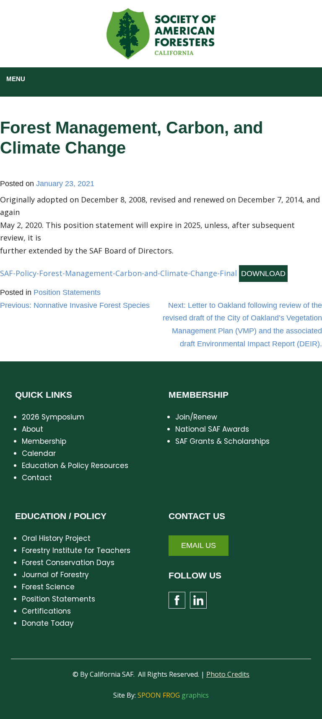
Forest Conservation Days (68, 563)
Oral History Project (56, 538)
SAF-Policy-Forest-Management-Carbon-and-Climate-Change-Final (118, 273)
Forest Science (48, 587)
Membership (44, 441)
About (32, 429)
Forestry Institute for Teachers (76, 550)
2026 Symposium (53, 417)
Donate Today (48, 623)
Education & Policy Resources (75, 466)
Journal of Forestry (55, 575)
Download (263, 273)
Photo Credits (227, 674)
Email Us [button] (198, 545)
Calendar (39, 453)
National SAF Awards (212, 429)
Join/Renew (196, 417)
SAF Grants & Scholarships (222, 441)
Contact (37, 478)
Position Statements (67, 292)
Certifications (46, 611)
